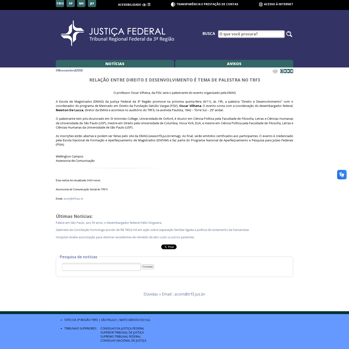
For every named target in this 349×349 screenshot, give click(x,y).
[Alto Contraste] (144, 4)
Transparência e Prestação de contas (207, 4)
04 (57, 70)
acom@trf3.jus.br (73, 198)
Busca (209, 33)
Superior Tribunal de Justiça (122, 332)
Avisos (234, 64)
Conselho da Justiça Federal (122, 328)
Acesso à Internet (278, 4)
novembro (67, 70)
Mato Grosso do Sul (135, 319)
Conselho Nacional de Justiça (123, 340)
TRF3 (94, 319)
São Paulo (108, 319)
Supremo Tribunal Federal (120, 336)
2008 (79, 70)
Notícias (114, 64)
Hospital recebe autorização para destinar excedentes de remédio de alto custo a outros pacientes (126, 237)
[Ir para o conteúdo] (148, 4)
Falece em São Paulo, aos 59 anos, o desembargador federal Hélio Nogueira (109, 223)
